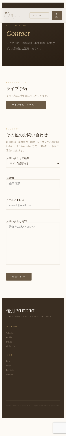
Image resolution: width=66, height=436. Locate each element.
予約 (57, 15)
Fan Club (10, 370)
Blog (8, 361)
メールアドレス (15, 200)
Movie (9, 342)
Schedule (10, 333)
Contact (39, 15)
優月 (12, 15)
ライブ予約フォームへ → (26, 105)
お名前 (10, 178)
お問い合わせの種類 (17, 158)
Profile (9, 338)
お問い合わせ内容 (16, 221)
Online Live (11, 346)
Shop (8, 366)
